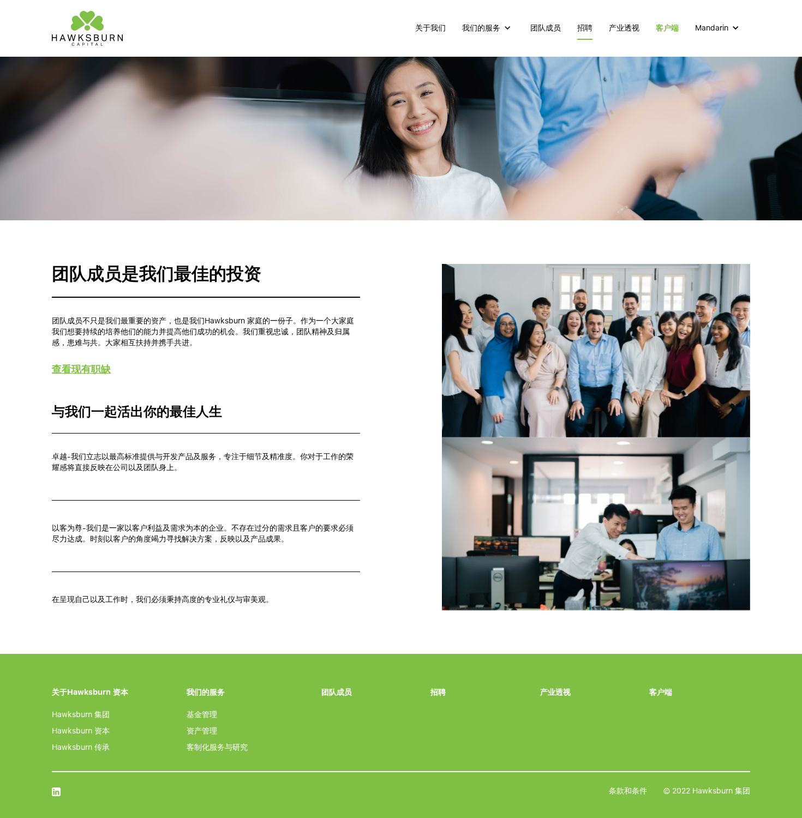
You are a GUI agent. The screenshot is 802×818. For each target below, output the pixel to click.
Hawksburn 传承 (81, 747)
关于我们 (430, 27)
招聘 (584, 27)
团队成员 (545, 27)
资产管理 (202, 730)
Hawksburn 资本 (81, 730)
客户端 (667, 27)
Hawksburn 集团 (81, 714)
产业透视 (624, 27)
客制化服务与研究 (217, 747)
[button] (488, 28)
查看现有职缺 (81, 369)
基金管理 (202, 714)
